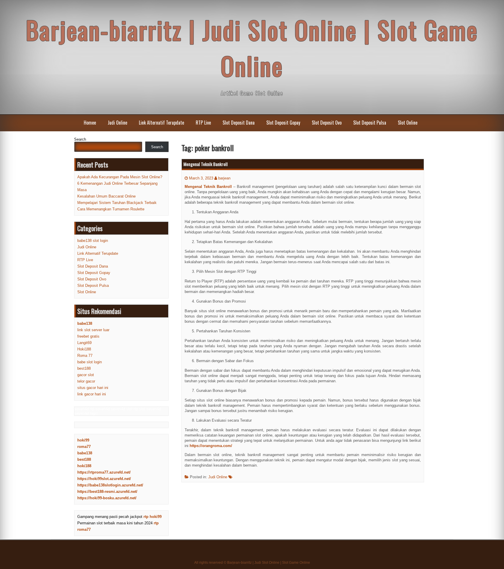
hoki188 (84, 466)
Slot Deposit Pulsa (369, 122)
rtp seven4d (100, 409)
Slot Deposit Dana (239, 122)
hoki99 (83, 440)
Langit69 (84, 343)
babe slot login (89, 362)
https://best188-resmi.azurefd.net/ (107, 491)
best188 (84, 368)
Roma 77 (84, 355)
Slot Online (407, 122)
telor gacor (86, 381)
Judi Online (117, 122)
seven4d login (86, 413)
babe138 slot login (92, 240)
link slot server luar (93, 330)
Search (80, 139)
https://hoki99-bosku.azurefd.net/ (106, 498)
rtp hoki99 (153, 516)
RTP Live (203, 122)
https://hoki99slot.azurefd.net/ (104, 479)
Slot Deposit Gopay (283, 122)
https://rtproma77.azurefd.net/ (104, 472)
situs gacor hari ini (92, 387)
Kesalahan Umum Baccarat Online (106, 196)
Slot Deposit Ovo (327, 122)
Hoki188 (84, 349)
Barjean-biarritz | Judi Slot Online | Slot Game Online (252, 47)
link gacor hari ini (91, 394)
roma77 (84, 446)
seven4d (81, 409)
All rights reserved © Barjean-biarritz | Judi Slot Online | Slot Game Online (252, 563)
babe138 (84, 453)
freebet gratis (88, 336)
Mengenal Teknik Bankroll (205, 164)
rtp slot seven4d (147, 409)
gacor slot (85, 375)
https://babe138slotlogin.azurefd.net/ (110, 485)
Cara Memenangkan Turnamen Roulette (110, 209)
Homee (90, 122)
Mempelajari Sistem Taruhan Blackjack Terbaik (117, 202)
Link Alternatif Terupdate (161, 122)
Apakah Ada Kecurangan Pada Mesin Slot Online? (119, 177)
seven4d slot (121, 409)
